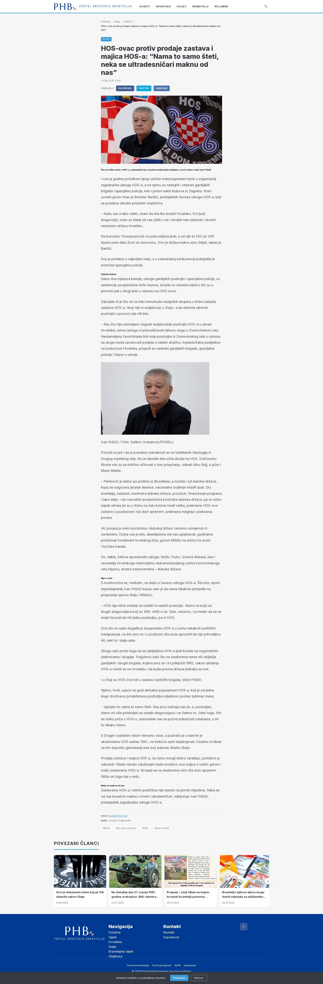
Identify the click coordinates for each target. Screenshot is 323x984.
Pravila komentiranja (138, 965)
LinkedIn (161, 88)
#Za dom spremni (126, 828)
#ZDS (145, 828)
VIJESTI (128, 21)
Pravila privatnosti (161, 965)
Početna (105, 21)
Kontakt (168, 932)
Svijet (112, 947)
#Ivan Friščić (162, 828)
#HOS (106, 828)
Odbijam (199, 978)
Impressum (171, 937)
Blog (117, 21)
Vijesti (112, 937)
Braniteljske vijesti (121, 951)
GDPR (177, 965)
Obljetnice (115, 956)
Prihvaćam (179, 978)
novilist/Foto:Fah (118, 815)
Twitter (144, 88)
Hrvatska (115, 942)
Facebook (125, 88)
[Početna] (93, 6)
